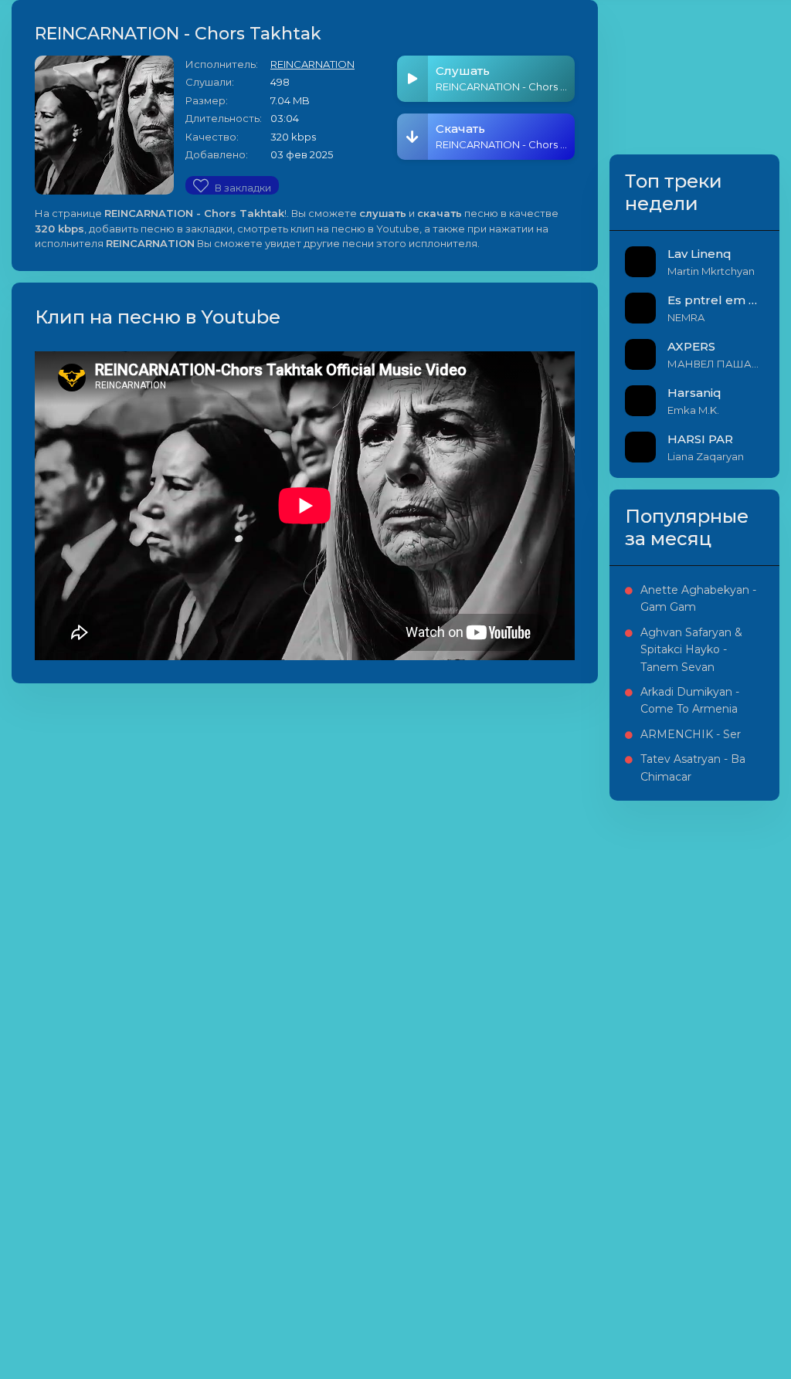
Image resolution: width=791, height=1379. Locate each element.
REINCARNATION (312, 64)
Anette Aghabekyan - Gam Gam (698, 598)
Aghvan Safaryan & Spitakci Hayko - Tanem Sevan (691, 649)
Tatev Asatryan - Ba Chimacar (692, 767)
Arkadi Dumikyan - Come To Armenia (689, 700)
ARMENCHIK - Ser (690, 734)
